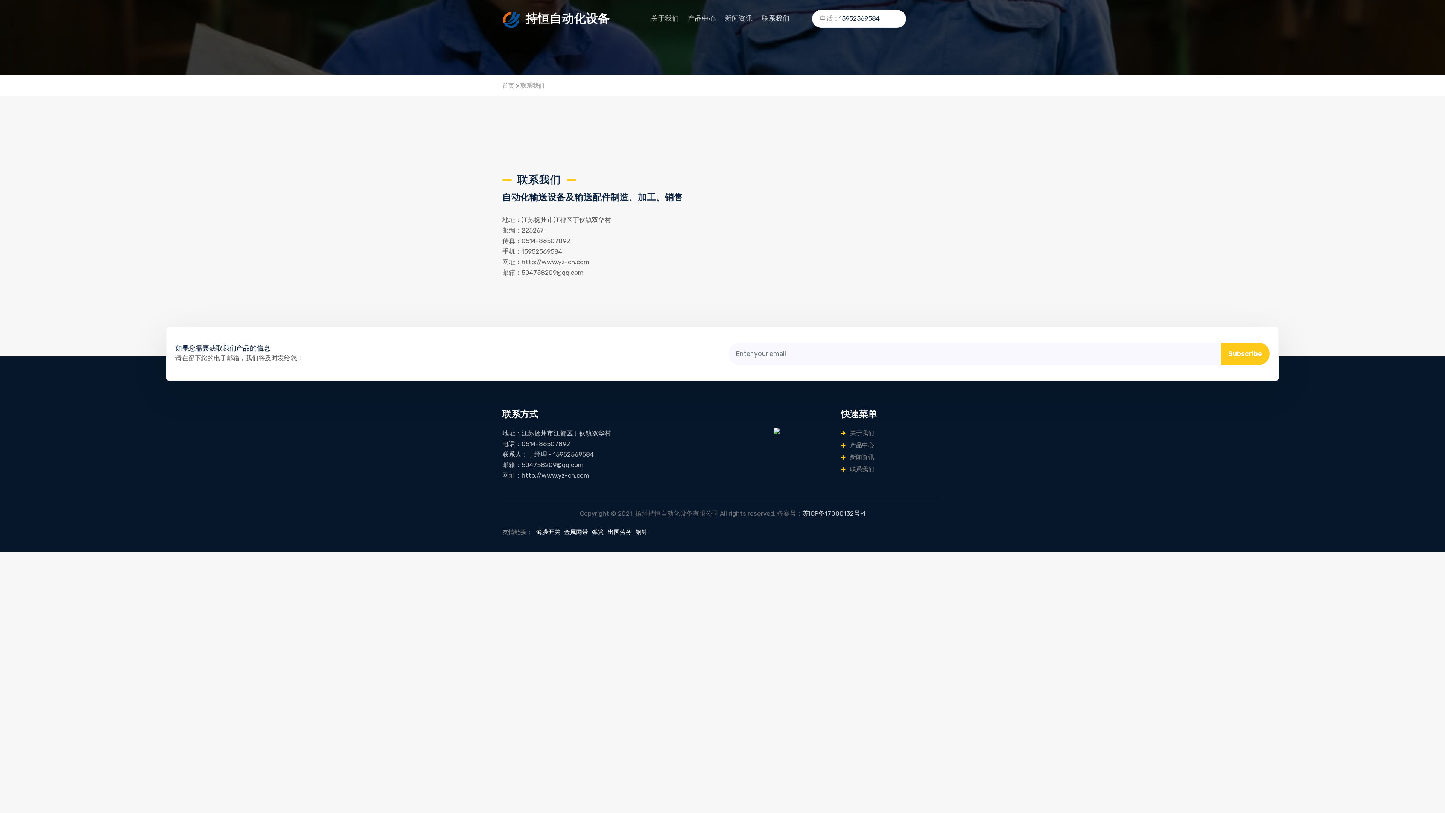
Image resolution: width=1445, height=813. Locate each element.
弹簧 (598, 532)
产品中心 (702, 18)
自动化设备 (568, 18)
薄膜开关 (548, 532)
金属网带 (576, 532)
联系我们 (775, 18)
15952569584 (859, 18)
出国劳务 (620, 532)
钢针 (642, 532)
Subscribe (1245, 354)
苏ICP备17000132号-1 (834, 513)
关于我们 (665, 18)
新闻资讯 (739, 18)
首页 (508, 85)
